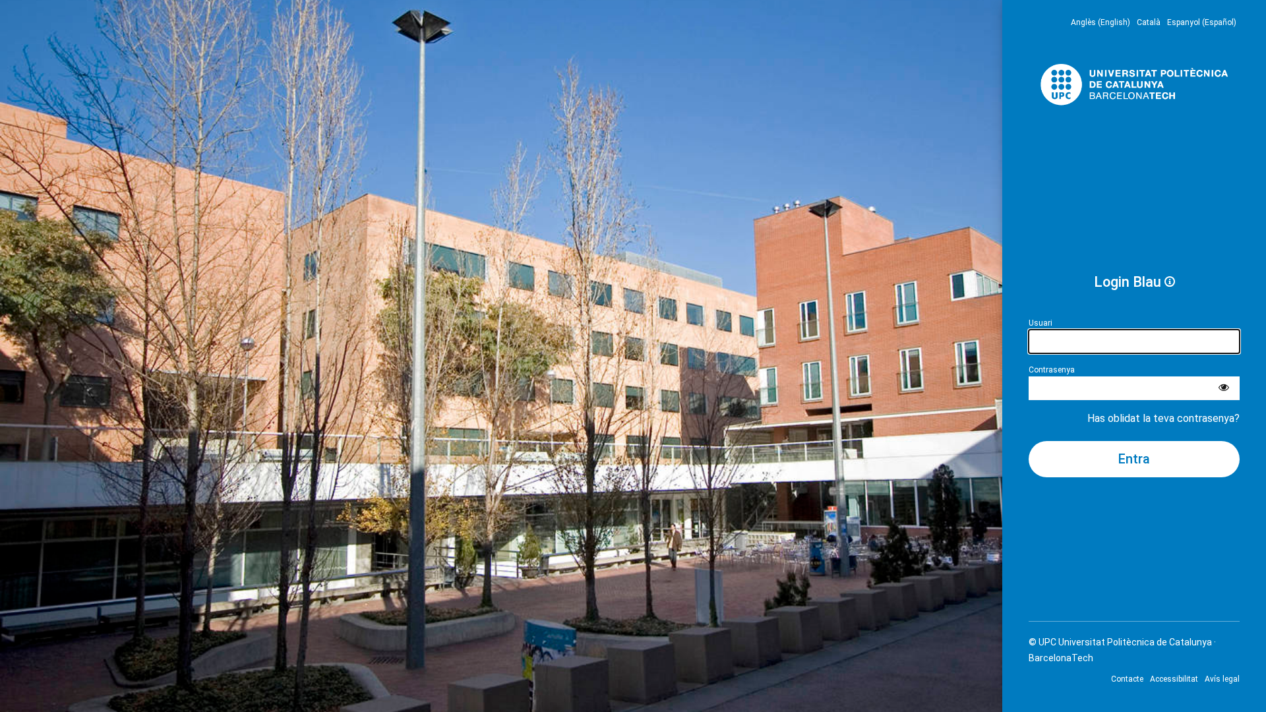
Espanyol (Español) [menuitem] (1201, 22)
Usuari (1040, 323)
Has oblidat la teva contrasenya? (1163, 418)
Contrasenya (1052, 369)
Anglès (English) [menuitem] (1100, 22)
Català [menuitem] (1148, 22)
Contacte (1127, 679)
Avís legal (1222, 679)
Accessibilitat (1174, 679)
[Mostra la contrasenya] (1224, 388)
